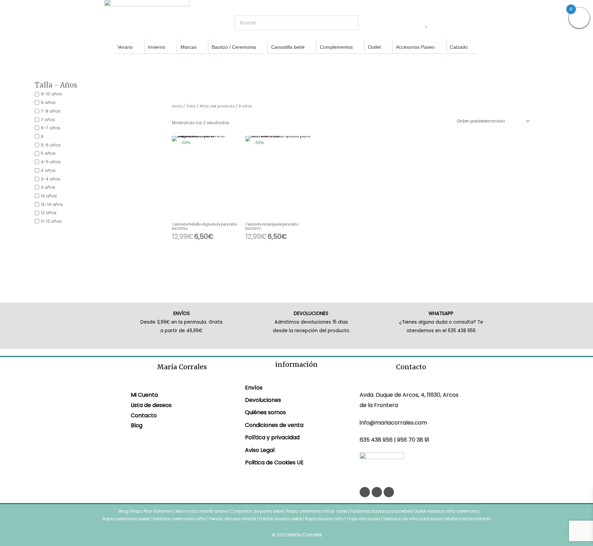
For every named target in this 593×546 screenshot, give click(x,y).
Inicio (177, 106)
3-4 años (50, 179)
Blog (136, 425)
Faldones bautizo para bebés (381, 511)
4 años (48, 170)
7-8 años (50, 111)
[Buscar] (351, 23)
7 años (48, 119)
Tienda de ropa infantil (232, 519)
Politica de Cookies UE (274, 462)
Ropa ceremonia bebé (126, 519)
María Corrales (305, 534)
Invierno (156, 47)
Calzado (459, 47)
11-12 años (51, 221)
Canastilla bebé (288, 47)
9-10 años (51, 94)
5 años (48, 153)
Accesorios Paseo (415, 47)
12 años (49, 213)
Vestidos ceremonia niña (178, 519)
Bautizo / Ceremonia (234, 47)
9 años (48, 102)
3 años (48, 187)
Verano (125, 47)
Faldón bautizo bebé (280, 519)
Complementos (336, 47)
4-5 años (51, 162)
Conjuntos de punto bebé (256, 511)
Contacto (144, 415)
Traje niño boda (363, 519)
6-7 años (50, 128)
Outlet (374, 47)
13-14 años (52, 204)
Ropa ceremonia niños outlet (317, 511)
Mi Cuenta (144, 395)
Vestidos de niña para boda (412, 519)
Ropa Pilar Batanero (152, 511)
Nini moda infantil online (202, 511)
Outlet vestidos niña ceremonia (446, 511)
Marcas (189, 47)
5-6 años (51, 145)
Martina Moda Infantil (467, 519)
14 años (49, 196)
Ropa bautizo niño (324, 519)
